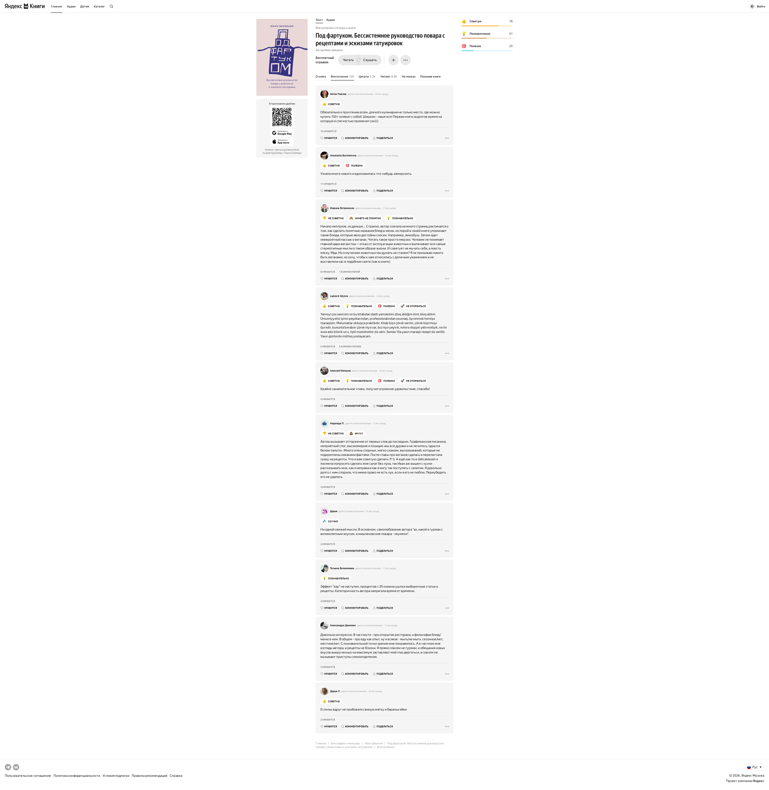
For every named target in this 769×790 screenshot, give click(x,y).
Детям (84, 6)
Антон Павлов (338, 94)
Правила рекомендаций (149, 776)
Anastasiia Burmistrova (343, 155)
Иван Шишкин (333, 50)
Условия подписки (116, 776)
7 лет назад (389, 208)
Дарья (333, 511)
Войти (761, 6)
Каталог (99, 6)
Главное (56, 6)
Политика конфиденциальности (76, 776)
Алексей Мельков (340, 370)
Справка (176, 776)
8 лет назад (381, 94)
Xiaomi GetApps (293, 153)
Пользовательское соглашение (28, 776)
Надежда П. (337, 423)
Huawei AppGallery (273, 153)
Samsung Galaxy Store (287, 149)
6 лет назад (372, 511)
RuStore (269, 149)
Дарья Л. (335, 691)
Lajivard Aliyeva (339, 296)
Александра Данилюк (343, 625)
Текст (319, 19)
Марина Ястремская (342, 208)
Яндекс (758, 781)
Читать (348, 60)
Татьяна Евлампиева (342, 568)
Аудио (71, 6)
